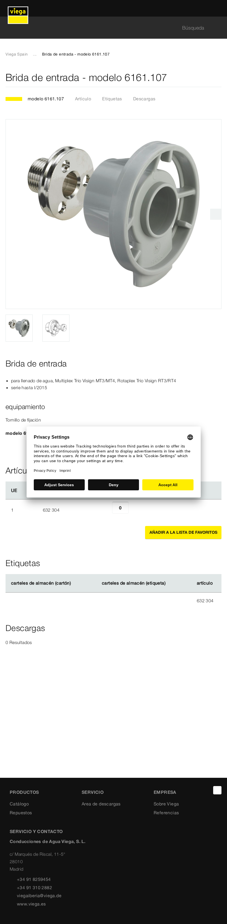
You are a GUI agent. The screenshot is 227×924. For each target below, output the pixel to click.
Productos (24, 792)
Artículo (83, 98)
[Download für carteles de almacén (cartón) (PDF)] (75, 583)
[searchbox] (109, 28)
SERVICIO (93, 792)
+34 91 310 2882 (34, 887)
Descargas (144, 98)
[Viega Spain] (18, 8)
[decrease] (106, 510)
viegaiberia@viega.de (39, 895)
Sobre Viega (166, 804)
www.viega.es (31, 904)
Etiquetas (112, 98)
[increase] (134, 510)
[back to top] (217, 790)
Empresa (165, 792)
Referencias (166, 812)
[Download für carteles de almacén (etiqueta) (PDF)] (170, 583)
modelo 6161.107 (46, 98)
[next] (215, 214)
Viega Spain (17, 54)
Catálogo (19, 804)
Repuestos (21, 812)
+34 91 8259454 (34, 879)
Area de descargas (101, 804)
